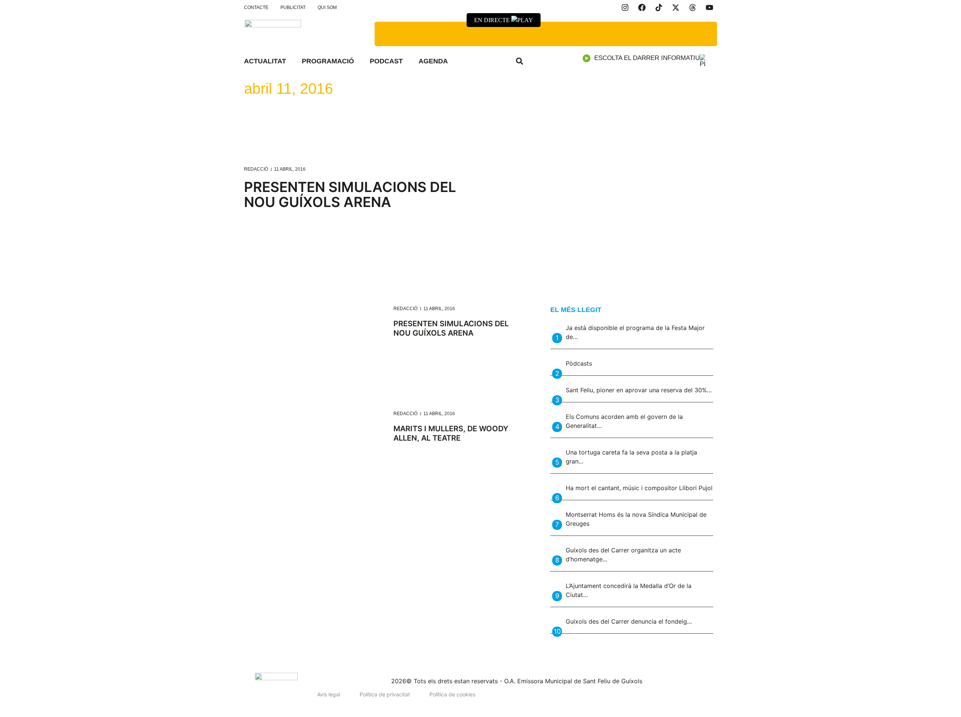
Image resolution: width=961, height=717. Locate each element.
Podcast (386, 61)
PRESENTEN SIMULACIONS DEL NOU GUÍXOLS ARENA (350, 194)
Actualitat (265, 61)
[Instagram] (625, 7)
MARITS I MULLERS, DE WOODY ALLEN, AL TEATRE (450, 433)
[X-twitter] (675, 7)
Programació (328, 61)
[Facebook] (641, 7)
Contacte (256, 7)
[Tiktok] (658, 7)
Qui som (327, 7)
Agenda (433, 61)
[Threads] (692, 7)
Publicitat (293, 7)
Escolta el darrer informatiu (647, 58)
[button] (519, 61)
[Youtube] (709, 7)
